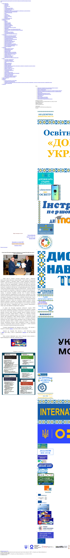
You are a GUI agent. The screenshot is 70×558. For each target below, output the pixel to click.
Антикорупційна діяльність (9, 32)
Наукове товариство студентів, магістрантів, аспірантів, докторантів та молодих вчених (20, 65)
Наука (3, 58)
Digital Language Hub (8, 83)
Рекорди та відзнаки (8, 16)
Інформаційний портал (9, 49)
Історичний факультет (8, 40)
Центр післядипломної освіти (10, 45)
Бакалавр (6, 20)
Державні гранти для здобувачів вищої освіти (12, 29)
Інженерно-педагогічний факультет (11, 39)
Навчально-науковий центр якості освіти (45, 88)
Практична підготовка (8, 56)
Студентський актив (8, 9)
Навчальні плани (7, 51)
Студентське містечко (8, 12)
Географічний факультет (9, 38)
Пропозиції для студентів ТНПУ (18, 242)
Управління (7, 4)
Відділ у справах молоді (42, 89)
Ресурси (3, 79)
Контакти (6, 17)
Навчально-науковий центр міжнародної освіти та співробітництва (49, 91)
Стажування (7, 71)
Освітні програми (8, 26)
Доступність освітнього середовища (11, 33)
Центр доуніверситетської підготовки (11, 44)
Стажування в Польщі (18, 245)
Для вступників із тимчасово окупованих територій (14, 30)
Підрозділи (6, 5)
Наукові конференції (8, 63)
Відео (5, 13)
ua (0, 1)
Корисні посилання (4, 247)
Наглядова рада (7, 6)
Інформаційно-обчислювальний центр (44, 94)
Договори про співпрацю (9, 55)
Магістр (6, 21)
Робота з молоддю (5, 77)
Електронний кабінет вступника (10, 27)
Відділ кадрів (40, 92)
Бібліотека (4, 78)
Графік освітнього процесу (9, 48)
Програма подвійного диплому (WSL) (18, 243)
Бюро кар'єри (40, 96)
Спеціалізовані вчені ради (9, 70)
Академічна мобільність (9, 60)
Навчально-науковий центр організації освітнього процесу (48, 87)
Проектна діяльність (8, 67)
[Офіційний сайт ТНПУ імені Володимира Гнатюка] (15, 0)
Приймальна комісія (8, 24)
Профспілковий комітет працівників (11, 11)
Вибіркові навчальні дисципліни (10, 52)
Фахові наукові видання (9, 72)
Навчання (4, 47)
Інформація (6, 28)
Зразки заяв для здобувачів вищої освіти (11, 57)
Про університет (5, 3)
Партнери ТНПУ (32, 238)
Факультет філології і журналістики (11, 37)
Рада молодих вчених (8, 69)
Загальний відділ (40, 95)
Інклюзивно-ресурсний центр (10, 81)
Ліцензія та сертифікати (9, 25)
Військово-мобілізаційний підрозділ (44, 93)
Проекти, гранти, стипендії (9, 68)
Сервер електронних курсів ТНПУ (11, 80)
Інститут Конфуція (8, 46)
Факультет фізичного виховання (10, 43)
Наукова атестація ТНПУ (9, 74)
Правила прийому (8, 23)
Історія (6, 7)
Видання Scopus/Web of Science (10, 76)
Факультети (4, 34)
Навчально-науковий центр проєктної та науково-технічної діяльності (50, 90)
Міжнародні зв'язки (8, 64)
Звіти (5, 62)
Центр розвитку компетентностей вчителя (45, 98)
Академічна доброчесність (9, 59)
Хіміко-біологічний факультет (10, 41)
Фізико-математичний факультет (10, 36)
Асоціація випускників (9, 8)
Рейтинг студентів (8, 54)
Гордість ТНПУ (7, 15)
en (1, 1)
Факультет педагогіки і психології (10, 35)
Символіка (6, 14)
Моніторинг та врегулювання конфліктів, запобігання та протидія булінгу (17, 10)
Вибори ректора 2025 (8, 18)
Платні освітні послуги (9, 66)
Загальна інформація (31, 235)
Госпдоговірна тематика (9, 75)
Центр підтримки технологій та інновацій (12, 73)
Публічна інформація (6, 19)
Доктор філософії (8, 22)
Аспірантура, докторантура (9, 61)
